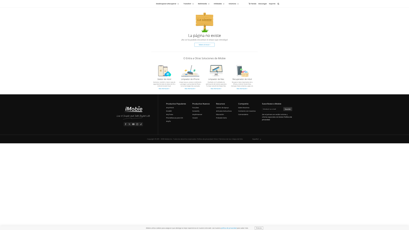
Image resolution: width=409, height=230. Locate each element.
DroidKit (169, 111)
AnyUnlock (170, 108)
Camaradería (243, 114)
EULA (215, 139)
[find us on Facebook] (125, 124)
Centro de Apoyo (222, 108)
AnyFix (168, 121)
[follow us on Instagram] (137, 124)
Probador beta (221, 118)
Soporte (272, 4)
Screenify (195, 111)
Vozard (194, 118)
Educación (220, 114)
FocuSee (195, 108)
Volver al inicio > (204, 45)
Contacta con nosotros (247, 111)
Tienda (253, 4)
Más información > (164, 88)
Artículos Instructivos (224, 111)
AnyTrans (169, 114)
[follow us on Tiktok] (141, 124)
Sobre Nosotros (243, 108)
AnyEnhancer (197, 114)
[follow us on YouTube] (133, 124)
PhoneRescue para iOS (174, 118)
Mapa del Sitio (238, 139)
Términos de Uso (225, 139)
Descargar (262, 4)
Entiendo (259, 228)
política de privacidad (228, 228)
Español (255, 139)
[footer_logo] (133, 113)
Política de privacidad (205, 139)
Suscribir (288, 109)
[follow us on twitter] (129, 124)
